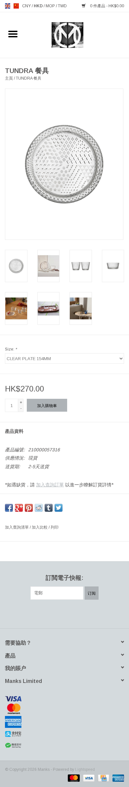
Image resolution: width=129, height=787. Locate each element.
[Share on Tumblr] (49, 508)
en (7, 6)
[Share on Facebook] (9, 508)
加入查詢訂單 (50, 484)
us (16, 6)
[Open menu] (13, 33)
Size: (11, 349)
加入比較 (40, 527)
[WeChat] (64, 745)
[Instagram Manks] (88, 613)
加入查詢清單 (17, 527)
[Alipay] (64, 734)
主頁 (9, 78)
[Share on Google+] (19, 508)
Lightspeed (85, 769)
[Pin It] (29, 508)
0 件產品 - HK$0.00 (106, 6)
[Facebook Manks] (40, 613)
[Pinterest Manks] (64, 613)
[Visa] (64, 698)
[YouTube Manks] (76, 613)
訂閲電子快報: (64, 578)
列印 (55, 527)
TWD (62, 6)
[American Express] (64, 722)
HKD (39, 6)
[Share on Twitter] (59, 508)
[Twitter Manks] (52, 613)
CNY (27, 6)
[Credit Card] (103, 777)
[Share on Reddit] (39, 508)
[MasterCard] (64, 708)
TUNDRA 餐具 (28, 78)
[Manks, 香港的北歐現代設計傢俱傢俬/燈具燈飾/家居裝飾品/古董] (77, 34)
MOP (51, 6)
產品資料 (14, 431)
